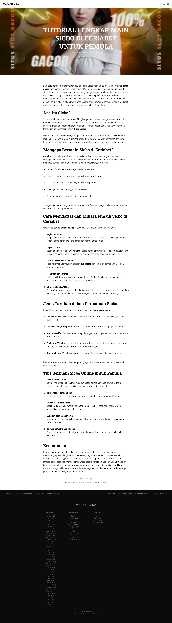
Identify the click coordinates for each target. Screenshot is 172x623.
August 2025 (51, 542)
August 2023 (51, 593)
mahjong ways (74, 527)
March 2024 (51, 578)
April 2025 (50, 550)
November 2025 (51, 535)
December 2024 (51, 559)
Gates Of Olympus (74, 524)
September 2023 (50, 591)
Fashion (74, 520)
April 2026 (50, 524)
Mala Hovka (11, 4)
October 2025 (50, 537)
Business (74, 516)
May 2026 (51, 522)
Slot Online (74, 535)
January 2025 (50, 557)
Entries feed (97, 518)
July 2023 (51, 596)
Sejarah (74, 529)
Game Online (74, 522)
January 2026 (50, 531)
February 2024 (50, 581)
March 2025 (51, 553)
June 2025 (50, 546)
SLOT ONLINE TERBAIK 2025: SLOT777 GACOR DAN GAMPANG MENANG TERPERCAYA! (137, 493)
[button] (168, 3)
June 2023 (50, 598)
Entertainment (74, 518)
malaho (99, 52)
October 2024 (50, 563)
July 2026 (51, 518)
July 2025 (51, 544)
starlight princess (74, 540)
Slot (74, 531)
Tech (74, 542)
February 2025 (50, 555)
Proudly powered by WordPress (86, 613)
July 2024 (51, 570)
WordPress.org (98, 522)
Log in (98, 516)
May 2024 (51, 574)
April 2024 (50, 576)
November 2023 (51, 587)
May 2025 (51, 548)
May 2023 (51, 600)
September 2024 (50, 565)
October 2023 (50, 589)
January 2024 (50, 583)
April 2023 (50, 602)
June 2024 (50, 572)
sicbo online (103, 482)
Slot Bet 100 (74, 533)
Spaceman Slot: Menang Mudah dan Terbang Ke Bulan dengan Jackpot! (32, 493)
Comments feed (98, 520)
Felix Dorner (91, 615)
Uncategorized (86, 478)
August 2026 (51, 516)
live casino (86, 482)
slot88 (74, 537)
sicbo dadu (94, 482)
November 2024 (51, 561)
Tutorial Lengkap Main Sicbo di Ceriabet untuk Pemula (86, 38)
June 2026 (50, 520)
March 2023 (51, 604)
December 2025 (51, 533)
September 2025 (50, 540)
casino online (78, 482)
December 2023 (51, 585)
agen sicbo (69, 482)
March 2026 (51, 527)
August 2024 (51, 568)
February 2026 (50, 529)
